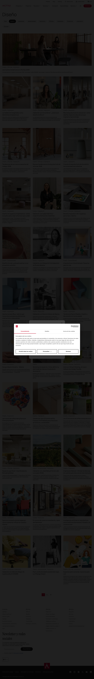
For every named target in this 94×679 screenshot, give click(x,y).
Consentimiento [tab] (25, 331)
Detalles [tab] (47, 331)
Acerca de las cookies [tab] (69, 331)
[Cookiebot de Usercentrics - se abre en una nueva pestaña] (72, 326)
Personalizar (46, 351)
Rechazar (68, 351)
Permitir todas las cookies (26, 351)
